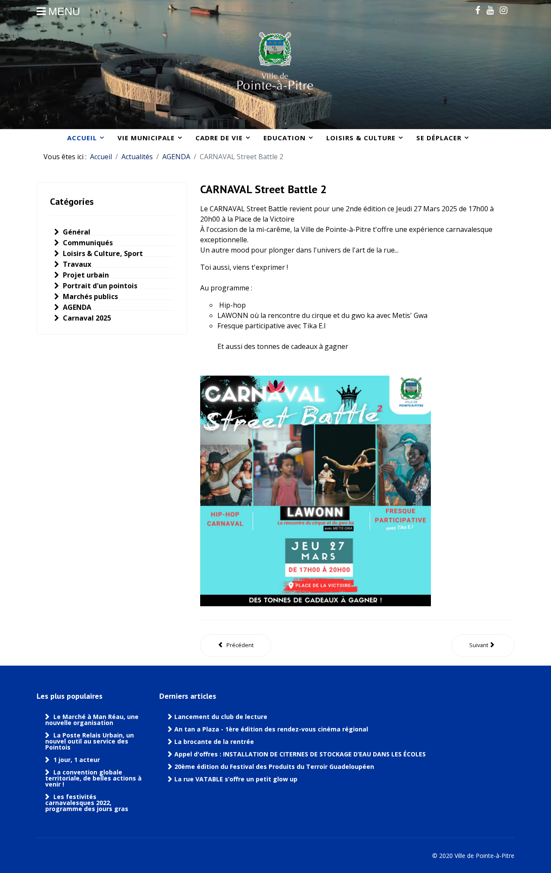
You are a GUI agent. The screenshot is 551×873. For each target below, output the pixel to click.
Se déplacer (438, 137)
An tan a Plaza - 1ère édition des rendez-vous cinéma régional (271, 729)
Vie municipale (146, 137)
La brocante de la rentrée (214, 742)
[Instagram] (503, 10)
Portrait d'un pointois (99, 286)
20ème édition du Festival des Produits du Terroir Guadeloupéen (275, 767)
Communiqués (87, 243)
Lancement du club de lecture (220, 717)
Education (284, 137)
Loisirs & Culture (361, 137)
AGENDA (76, 307)
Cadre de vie (219, 137)
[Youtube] (490, 10)
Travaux (76, 264)
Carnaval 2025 (86, 318)
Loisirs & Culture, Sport (102, 253)
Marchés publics (89, 296)
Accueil (82, 137)
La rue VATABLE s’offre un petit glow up (236, 779)
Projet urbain (85, 275)
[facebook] (477, 10)
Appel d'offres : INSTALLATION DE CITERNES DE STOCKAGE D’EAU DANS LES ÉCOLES (300, 754)
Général (75, 232)
